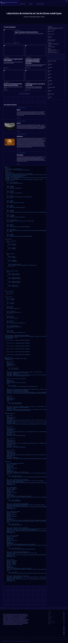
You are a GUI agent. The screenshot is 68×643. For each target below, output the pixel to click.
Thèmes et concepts (40, 3)
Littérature (20, 136)
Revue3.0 (49, 618)
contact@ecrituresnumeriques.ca (53, 43)
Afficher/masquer (51, 40)
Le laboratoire (22, 3)
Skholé (49, 623)
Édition (19, 123)
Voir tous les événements (24, 93)
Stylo (49, 615)
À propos (49, 611)
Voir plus (18, 131)
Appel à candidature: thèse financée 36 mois (26, 32)
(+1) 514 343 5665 (51, 46)
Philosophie (20, 155)
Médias (18, 110)
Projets (49, 613)
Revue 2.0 (49, 620)
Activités (30, 3)
